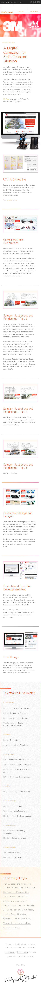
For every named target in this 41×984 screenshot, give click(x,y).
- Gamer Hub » (12, 806)
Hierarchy (17, 909)
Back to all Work (9, 43)
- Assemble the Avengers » (17, 816)
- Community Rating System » (17, 777)
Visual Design (27, 909)
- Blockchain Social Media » (16, 760)
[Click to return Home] (20, 974)
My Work (17, 947)
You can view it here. (10, 200)
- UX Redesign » (15, 718)
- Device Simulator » (17, 764)
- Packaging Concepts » (14, 831)
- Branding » (15, 745)
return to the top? (26, 956)
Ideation (6, 887)
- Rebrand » (10, 740)
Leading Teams (9, 914)
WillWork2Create (11, 2)
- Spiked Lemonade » (15, 838)
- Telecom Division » (12, 852)
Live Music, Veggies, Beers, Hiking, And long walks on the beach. (17, 923)
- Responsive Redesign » (15, 713)
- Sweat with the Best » (16, 708)
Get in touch (34, 11)
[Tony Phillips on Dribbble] (34, 2)
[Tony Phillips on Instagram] (31, 2)
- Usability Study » (17, 791)
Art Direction (19, 905)
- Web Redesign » (15, 811)
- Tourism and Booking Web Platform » (15, 724)
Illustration (21, 914)
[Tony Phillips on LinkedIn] (38, 2)
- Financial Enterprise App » (16, 770)
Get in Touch (22, 952)
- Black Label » (12, 857)
